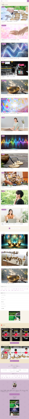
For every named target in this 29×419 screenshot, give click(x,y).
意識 (6, 290)
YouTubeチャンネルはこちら (15, 342)
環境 (18, 290)
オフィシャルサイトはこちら (14, 394)
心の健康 (12, 290)
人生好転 (9, 290)
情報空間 (4, 290)
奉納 (20, 288)
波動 (1, 290)
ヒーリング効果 (13, 288)
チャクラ (9, 288)
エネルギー (2, 288)
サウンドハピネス (21, 290)
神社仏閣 (2, 301)
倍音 (18, 288)
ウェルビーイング (3, 306)
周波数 (27, 288)
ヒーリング (2, 297)
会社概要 (14, 397)
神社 (22, 288)
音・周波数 (2, 308)
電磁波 (16, 288)
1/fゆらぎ (5, 288)
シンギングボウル (3, 295)
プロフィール (14, 396)
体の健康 (15, 290)
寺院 (24, 288)
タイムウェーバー (3, 299)
